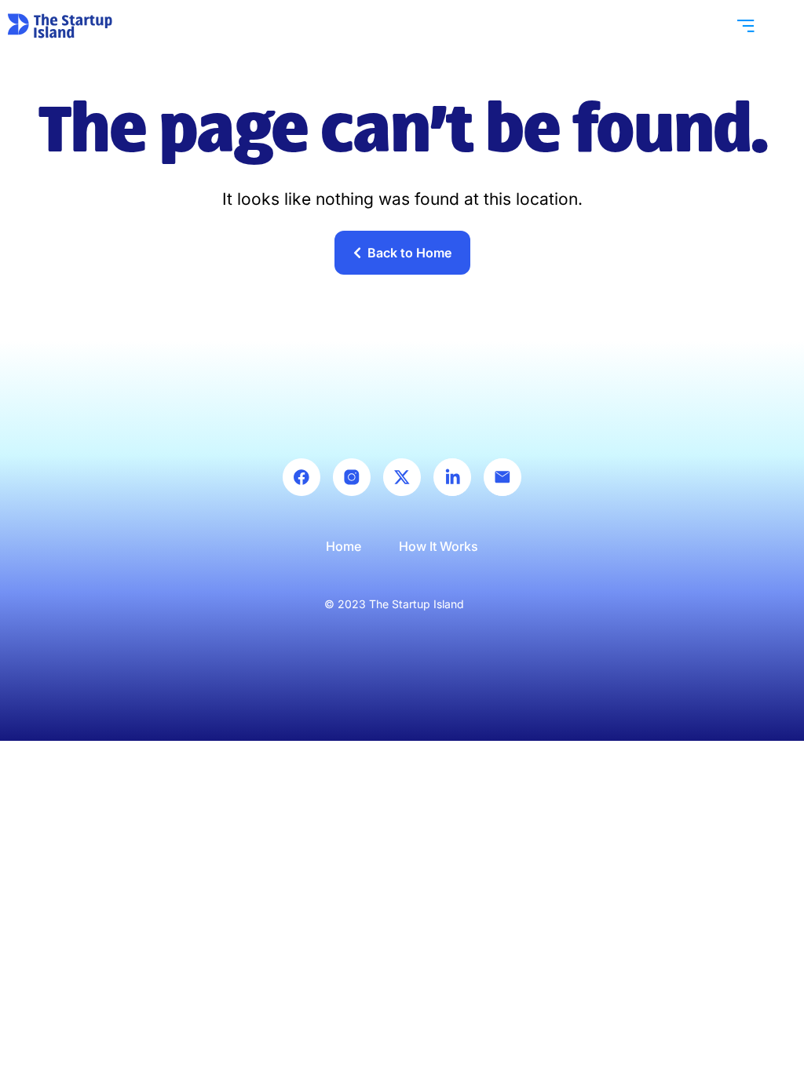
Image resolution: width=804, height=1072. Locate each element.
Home (343, 546)
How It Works (438, 546)
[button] (745, 25)
